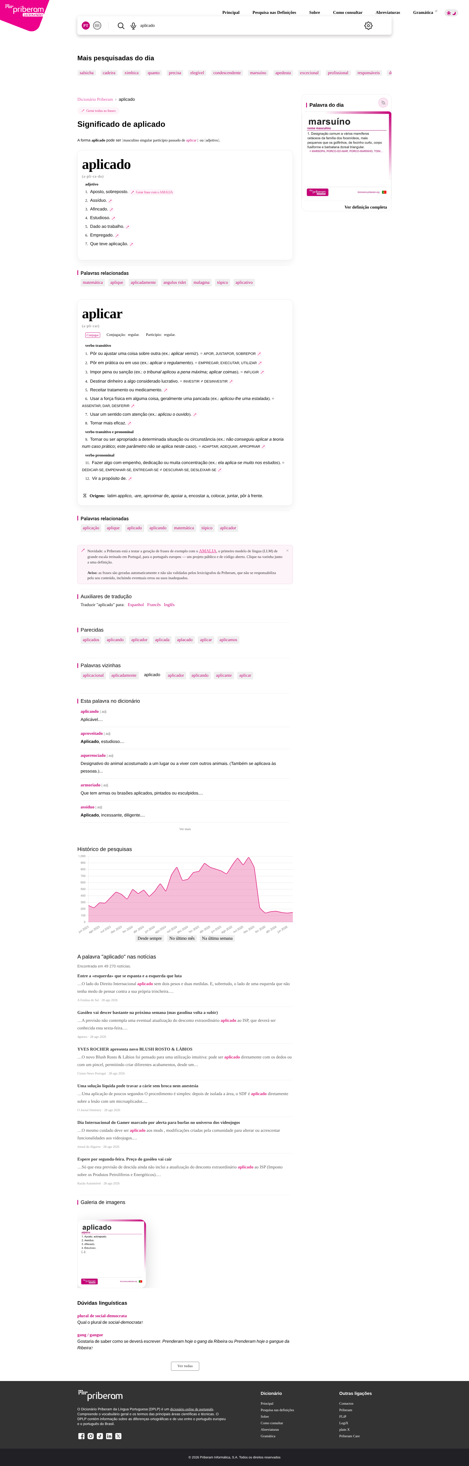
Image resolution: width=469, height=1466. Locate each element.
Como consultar (348, 12)
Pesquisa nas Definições (274, 12)
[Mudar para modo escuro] (451, 13)
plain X (344, 1429)
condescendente (227, 73)
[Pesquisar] (121, 25)
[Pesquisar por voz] (133, 25)
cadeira (109, 73)
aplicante (224, 675)
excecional (309, 73)
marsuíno (258, 73)
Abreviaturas (388, 12)
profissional (338, 73)
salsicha (87, 73)
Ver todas (185, 1366)
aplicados (91, 640)
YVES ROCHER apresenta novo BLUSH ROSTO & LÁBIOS (134, 1049)
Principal (230, 12)
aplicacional (93, 675)
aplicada (162, 640)
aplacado (184, 640)
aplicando (158, 528)
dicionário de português (191, 1409)
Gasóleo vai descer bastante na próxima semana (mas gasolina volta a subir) (147, 1012)
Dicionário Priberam (95, 99)
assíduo (87, 807)
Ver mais (185, 829)
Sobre (314, 12)
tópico (222, 282)
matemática (93, 282)
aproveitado (92, 733)
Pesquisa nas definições (277, 1410)
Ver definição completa (366, 207)
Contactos (346, 1403)
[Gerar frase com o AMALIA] (110, 201)
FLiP (342, 1416)
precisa (175, 73)
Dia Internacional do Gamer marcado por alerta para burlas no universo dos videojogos (158, 1122)
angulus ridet (174, 282)
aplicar (206, 640)
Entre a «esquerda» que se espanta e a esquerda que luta (129, 976)
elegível (197, 73)
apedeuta (283, 73)
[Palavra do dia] (383, 103)
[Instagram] (91, 1439)
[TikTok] (100, 1439)
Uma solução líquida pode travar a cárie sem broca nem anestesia (137, 1086)
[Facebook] (81, 1439)
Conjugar (93, 335)
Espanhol (136, 605)
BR (97, 26)
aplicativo (244, 282)
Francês (154, 605)
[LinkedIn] (109, 1439)
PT (85, 26)
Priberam (345, 1410)
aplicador (228, 528)
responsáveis (369, 73)
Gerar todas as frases (101, 111)
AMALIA (207, 551)
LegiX (343, 1423)
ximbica (132, 73)
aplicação (91, 528)
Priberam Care (349, 1436)
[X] (118, 1439)
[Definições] (368, 25)
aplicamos (228, 640)
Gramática (423, 12)
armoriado (90, 785)
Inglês (169, 605)
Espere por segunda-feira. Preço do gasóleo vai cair (124, 1159)
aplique (116, 282)
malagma (202, 282)
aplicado (134, 528)
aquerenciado (93, 755)
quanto (154, 73)
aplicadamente (143, 282)
